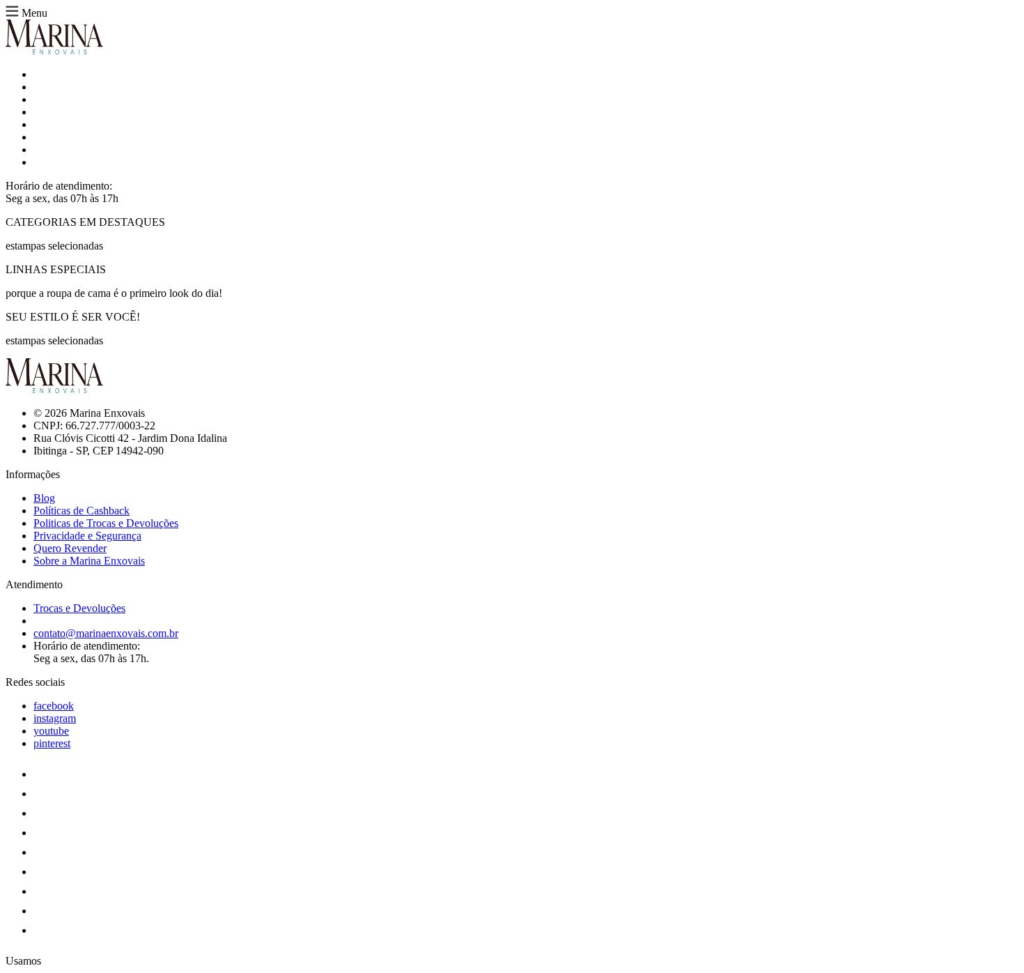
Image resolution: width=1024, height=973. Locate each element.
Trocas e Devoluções (79, 608)
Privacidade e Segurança (87, 536)
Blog (44, 498)
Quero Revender (70, 548)
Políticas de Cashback (81, 510)
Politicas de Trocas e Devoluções (105, 523)
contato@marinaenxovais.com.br (105, 633)
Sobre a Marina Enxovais (89, 561)
